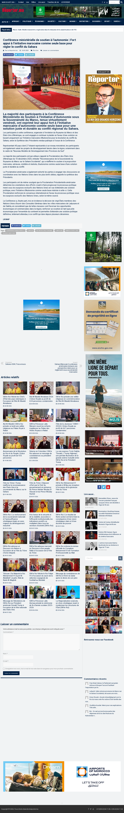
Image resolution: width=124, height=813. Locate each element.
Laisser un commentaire (51, 50)
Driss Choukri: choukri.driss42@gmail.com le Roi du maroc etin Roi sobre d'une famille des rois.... (103, 699)
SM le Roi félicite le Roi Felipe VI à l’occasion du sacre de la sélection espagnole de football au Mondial (41, 576)
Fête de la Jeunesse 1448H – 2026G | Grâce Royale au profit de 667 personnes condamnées (68, 427)
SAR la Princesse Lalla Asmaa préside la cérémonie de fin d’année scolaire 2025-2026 (41, 604)
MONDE (72, 21)
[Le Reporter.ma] (13, 9)
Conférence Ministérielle (15, 230)
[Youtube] (107, 2)
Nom (5, 653)
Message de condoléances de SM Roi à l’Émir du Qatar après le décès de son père (68, 575)
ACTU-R (5, 22)
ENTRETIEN (83, 21)
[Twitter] (105, 2)
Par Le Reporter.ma (11, 50)
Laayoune (59, 230)
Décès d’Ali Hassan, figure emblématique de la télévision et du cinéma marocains (110, 534)
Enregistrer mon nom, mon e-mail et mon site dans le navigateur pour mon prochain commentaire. (39, 669)
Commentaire (8, 632)
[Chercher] (121, 2)
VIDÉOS (117, 21)
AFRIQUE (15, 21)
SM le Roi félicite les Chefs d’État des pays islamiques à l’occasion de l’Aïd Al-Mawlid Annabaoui (14, 400)
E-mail (5, 661)
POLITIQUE (27, 21)
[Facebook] (102, 2)
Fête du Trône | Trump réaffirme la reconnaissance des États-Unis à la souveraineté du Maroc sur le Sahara (14, 487)
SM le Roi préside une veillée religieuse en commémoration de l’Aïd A (36, 30)
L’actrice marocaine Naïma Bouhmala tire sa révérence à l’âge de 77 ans (109, 545)
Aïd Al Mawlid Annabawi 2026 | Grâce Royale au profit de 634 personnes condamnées (41, 399)
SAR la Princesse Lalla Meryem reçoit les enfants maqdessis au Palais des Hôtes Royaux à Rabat (39, 427)
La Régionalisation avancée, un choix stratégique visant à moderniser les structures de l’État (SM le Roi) (67, 604)
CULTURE (62, 21)
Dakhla (30, 230)
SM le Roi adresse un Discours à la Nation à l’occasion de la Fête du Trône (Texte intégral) (15, 549)
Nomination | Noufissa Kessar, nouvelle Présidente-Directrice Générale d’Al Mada (109, 513)
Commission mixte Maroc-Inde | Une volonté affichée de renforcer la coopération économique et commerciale (103, 450)
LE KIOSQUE (65, 2)
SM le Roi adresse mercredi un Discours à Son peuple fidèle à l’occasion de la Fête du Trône (40, 549)
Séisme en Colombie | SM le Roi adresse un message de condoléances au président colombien (40, 454)
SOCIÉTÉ (51, 21)
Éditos (33, 2)
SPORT (107, 21)
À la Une (35, 50)
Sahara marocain (9, 233)
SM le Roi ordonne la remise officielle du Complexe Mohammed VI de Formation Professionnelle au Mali (67, 549)
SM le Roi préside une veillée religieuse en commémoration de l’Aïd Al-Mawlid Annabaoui (68, 399)
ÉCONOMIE (39, 21)
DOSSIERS (96, 21)
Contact (21, 2)
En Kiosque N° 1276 (103, 72)
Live (27, 2)
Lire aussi (41, 2)
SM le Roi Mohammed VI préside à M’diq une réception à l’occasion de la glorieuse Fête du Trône (67, 486)
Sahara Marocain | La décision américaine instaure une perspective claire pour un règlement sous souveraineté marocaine (66, 367)
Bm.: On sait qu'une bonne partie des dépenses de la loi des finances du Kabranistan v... (100, 713)
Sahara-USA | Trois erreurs (15, 363)
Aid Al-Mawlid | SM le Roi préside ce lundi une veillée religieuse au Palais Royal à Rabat (14, 427)
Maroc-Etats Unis (72, 230)
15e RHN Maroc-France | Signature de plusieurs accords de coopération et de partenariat (101, 478)
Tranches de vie (53, 2)
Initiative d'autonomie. (44, 230)
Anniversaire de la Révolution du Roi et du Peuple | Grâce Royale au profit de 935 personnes (14, 454)
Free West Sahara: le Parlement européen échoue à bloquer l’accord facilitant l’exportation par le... (101, 685)
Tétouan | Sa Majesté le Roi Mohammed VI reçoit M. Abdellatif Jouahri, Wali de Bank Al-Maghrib (14, 576)
